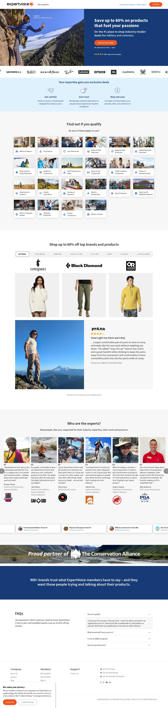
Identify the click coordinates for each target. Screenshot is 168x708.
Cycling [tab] (95, 254)
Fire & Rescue (47, 151)
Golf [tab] (109, 254)
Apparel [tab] (22, 254)
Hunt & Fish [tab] (76, 254)
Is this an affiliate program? (97, 639)
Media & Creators (97, 214)
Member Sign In (141, 5)
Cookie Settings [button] (28, 702)
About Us (14, 673)
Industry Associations (47, 193)
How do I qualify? (93, 614)
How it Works (45, 677)
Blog (12, 680)
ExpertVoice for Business (127, 5)
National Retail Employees (96, 151)
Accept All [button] (10, 702)
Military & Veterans (26, 151)
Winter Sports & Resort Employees (25, 172)
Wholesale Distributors (47, 214)
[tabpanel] (84, 323)
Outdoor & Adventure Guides (144, 172)
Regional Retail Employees (120, 151)
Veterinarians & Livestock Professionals (25, 194)
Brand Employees (121, 193)
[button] (105, 42)
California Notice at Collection (108, 699)
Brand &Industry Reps (95, 193)
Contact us (74, 673)
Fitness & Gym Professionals (95, 172)
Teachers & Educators (71, 193)
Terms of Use (136, 699)
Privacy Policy (125, 699)
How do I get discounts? (96, 645)
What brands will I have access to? (100, 632)
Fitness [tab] (124, 254)
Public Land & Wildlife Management (146, 193)
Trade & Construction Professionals (71, 215)
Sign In (43, 680)
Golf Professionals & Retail (74, 172)
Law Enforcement (73, 151)
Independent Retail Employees (145, 151)
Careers (14, 677)
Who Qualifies (43, 4)
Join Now (155, 4)
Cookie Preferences (149, 699)
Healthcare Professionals (47, 172)
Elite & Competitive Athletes (26, 214)
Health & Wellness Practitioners (121, 172)
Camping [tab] (57, 254)
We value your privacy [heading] (14, 687)
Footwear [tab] (40, 254)
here (12, 693)
